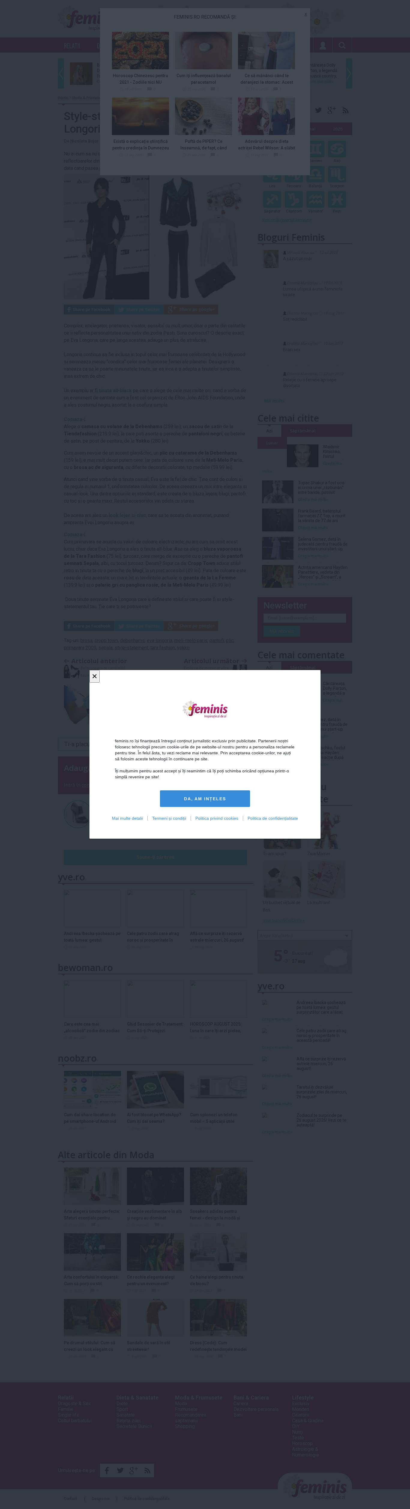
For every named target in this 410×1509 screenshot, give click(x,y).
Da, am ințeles (205, 798)
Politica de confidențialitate (273, 818)
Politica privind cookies (216, 818)
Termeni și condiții (169, 818)
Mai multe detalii (127, 818)
